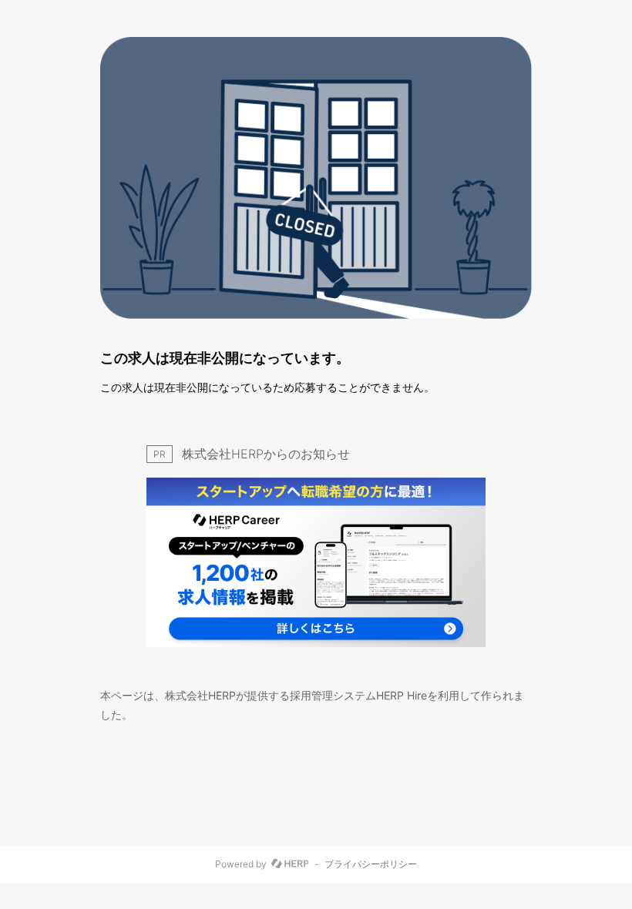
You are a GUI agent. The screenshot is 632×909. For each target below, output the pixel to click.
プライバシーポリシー (370, 864)
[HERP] (290, 864)
